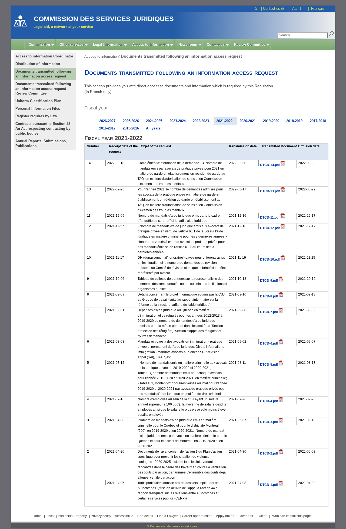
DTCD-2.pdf (269, 453)
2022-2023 (201, 121)
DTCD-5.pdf (269, 364)
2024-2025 (154, 121)
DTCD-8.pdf (269, 296)
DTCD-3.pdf (269, 422)
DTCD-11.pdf (270, 217)
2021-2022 (224, 121)
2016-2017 (107, 128)
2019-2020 (271, 121)
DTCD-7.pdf (269, 312)
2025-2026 (131, 121)
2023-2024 (177, 121)
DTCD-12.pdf (270, 228)
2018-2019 (294, 121)
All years (153, 128)
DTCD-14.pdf (270, 165)
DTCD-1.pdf (269, 484)
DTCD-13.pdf (270, 191)
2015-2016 (131, 128)
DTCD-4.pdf (269, 401)
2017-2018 (318, 121)
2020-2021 (247, 121)
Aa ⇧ (297, 9)
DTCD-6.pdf (269, 343)
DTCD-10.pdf (270, 259)
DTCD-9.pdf (269, 280)
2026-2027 (107, 121)
